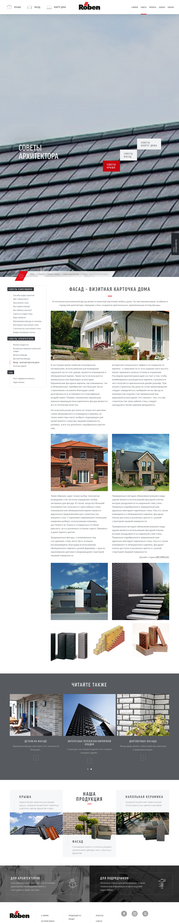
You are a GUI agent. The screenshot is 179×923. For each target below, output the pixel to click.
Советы (99, 921)
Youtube (145, 914)
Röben (32, 274)
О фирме (45, 915)
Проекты (99, 915)
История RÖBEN (47, 921)
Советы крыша (111, 166)
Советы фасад (128, 155)
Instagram (135, 914)
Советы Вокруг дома (149, 144)
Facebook (124, 914)
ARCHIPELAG (162, 557)
